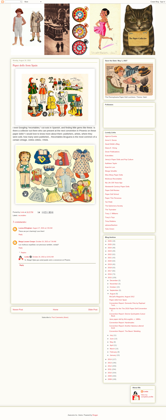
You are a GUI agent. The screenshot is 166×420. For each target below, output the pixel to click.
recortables (22, 215)
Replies (23, 253)
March (112, 349)
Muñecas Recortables (113, 179)
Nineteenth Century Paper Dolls (117, 186)
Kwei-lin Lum (110, 167)
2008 (110, 379)
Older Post (92, 310)
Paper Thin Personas (113, 198)
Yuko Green (109, 229)
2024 (110, 248)
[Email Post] (38, 212)
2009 (110, 376)
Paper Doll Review (112, 190)
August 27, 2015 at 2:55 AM (42, 228)
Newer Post (18, 310)
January (113, 355)
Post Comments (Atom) (60, 317)
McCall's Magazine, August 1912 (121, 297)
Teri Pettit (108, 202)
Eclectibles (109, 156)
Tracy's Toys (110, 217)
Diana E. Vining (111, 148)
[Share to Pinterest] (52, 212)
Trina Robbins (110, 221)
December (114, 280)
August (113, 294)
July (111, 335)
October (113, 287)
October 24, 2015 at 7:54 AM (46, 241)
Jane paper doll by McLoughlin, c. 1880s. (125, 319)
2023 (110, 251)
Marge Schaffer (111, 171)
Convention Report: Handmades (121, 323)
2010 (110, 373)
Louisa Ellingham (25, 228)
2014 (110, 359)
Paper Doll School (112, 194)
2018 (110, 268)
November (114, 284)
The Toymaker (110, 210)
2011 (110, 369)
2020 (110, 261)
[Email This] (43, 212)
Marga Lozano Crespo (27, 241)
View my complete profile (147, 396)
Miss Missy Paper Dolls (114, 175)
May (112, 342)
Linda (27, 257)
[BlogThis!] (45, 212)
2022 (110, 254)
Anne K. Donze (111, 140)
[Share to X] (47, 212)
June (112, 339)
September (114, 290)
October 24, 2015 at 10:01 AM (43, 257)
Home (55, 310)
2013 (110, 363)
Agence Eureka (111, 136)
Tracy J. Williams (111, 213)
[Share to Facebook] (50, 212)
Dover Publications (112, 152)
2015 (110, 278)
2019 (110, 264)
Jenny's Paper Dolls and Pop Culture (119, 159)
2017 (110, 271)
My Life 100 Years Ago (113, 183)
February (113, 352)
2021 (110, 258)
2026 (110, 241)
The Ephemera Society (114, 206)
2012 (110, 366)
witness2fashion (111, 225)
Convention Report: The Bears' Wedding (124, 331)
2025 (110, 244)
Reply (21, 234)
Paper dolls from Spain (118, 300)
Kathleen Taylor (111, 163)
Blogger (95, 415)
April (112, 345)
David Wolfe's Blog (112, 144)
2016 (110, 274)
